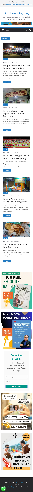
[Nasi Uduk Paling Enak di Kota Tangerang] (16, 229)
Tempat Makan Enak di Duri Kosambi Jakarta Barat (16, 66)
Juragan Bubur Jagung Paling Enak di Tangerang (15, 200)
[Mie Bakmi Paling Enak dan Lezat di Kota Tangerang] (16, 142)
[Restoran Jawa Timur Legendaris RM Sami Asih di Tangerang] (16, 95)
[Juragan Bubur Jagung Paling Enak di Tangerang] (16, 184)
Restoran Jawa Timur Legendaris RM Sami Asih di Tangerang (16, 113)
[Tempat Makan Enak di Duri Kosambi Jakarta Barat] (16, 50)
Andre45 (15, 62)
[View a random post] (30, 30)
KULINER (5, 59)
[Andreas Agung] (3, 30)
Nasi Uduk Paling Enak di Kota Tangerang (15, 245)
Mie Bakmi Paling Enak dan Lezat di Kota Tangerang (16, 157)
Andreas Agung (16, 13)
